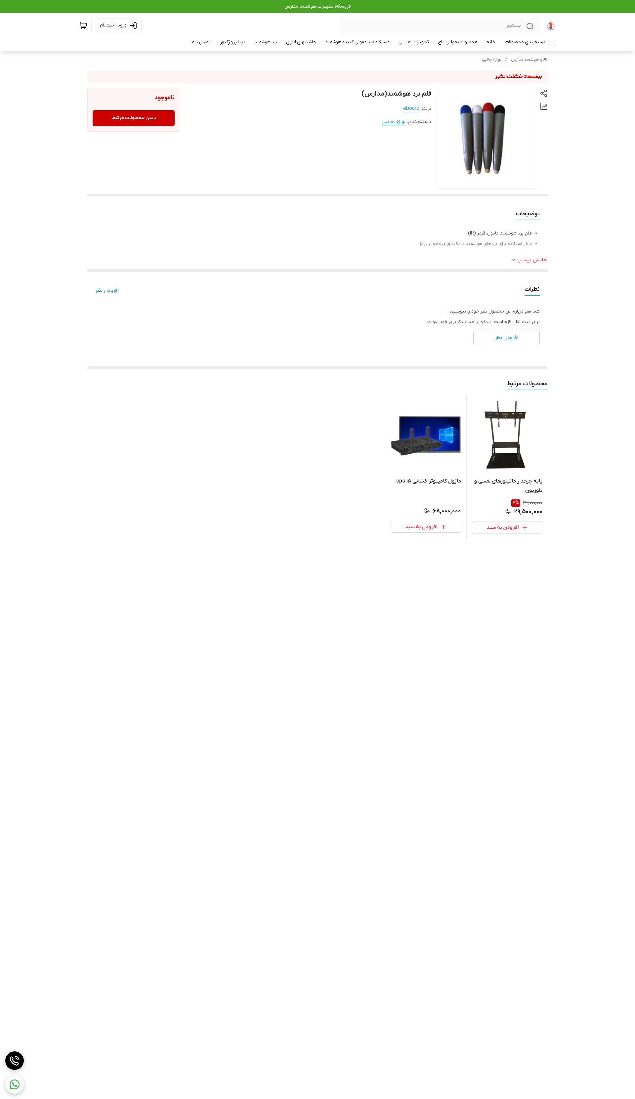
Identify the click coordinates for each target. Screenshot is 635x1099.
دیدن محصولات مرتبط (134, 118)
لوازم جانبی (491, 59)
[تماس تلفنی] (14, 1060)
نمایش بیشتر (533, 260)
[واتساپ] (14, 1084)
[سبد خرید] (83, 25)
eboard (411, 108)
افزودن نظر (107, 290)
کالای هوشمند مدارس (529, 59)
